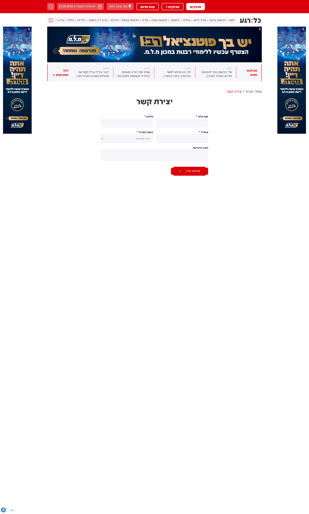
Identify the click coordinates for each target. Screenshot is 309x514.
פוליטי (186, 20)
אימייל (203, 132)
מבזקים (195, 6)
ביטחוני (175, 20)
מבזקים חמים (252, 73)
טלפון (148, 117)
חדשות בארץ (159, 20)
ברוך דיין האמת (98, 20)
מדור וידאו (200, 20)
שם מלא (202, 117)
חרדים (114, 20)
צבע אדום (148, 6)
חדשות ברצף (217, 20)
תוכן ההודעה (200, 148)
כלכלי (70, 20)
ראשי (232, 20)
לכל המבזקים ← (60, 73)
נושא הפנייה (145, 132)
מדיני (145, 20)
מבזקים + (172, 6)
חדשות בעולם (130, 20)
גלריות (81, 20)
